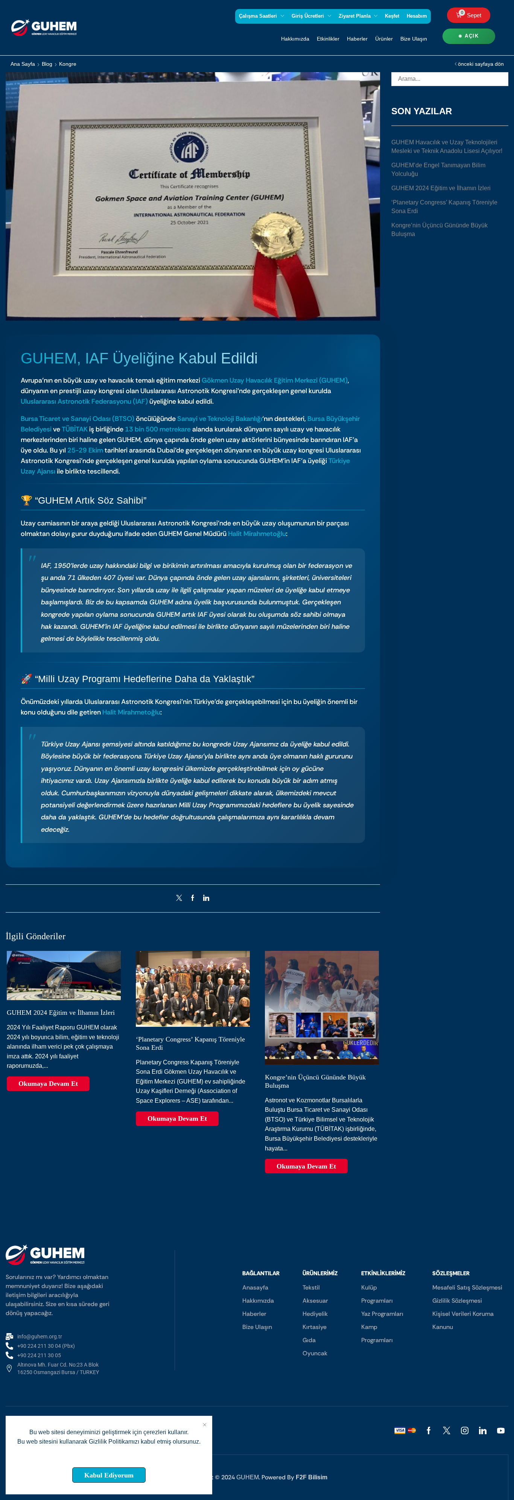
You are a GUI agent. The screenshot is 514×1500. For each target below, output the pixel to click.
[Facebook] (192, 898)
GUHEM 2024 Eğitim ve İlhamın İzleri (61, 1012)
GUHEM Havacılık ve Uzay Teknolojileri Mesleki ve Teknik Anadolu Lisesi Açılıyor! (446, 146)
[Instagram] (464, 1430)
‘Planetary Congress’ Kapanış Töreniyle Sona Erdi (444, 206)
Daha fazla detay (109, 1458)
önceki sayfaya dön (481, 64)
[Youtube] (501, 1430)
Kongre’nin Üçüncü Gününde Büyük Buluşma (439, 229)
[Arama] (501, 79)
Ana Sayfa (23, 64)
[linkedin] (204, 898)
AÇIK (472, 36)
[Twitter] (181, 898)
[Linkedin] (483, 1430)
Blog (47, 64)
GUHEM (247, 1477)
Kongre (67, 64)
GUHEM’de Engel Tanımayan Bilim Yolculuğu (438, 169)
